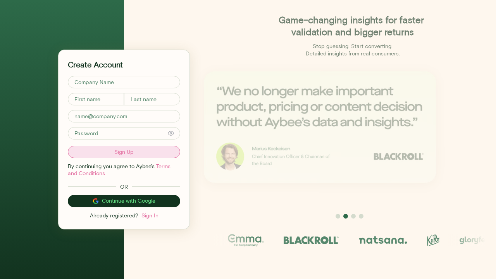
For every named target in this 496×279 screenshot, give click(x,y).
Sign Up (124, 151)
